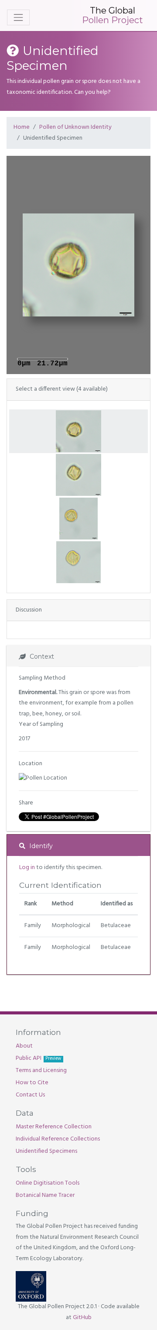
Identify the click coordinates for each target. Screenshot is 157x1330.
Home (22, 127)
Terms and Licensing (41, 1070)
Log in (27, 868)
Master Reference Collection (54, 1127)
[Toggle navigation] (18, 17)
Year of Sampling (41, 724)
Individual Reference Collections (58, 1139)
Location (30, 764)
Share (26, 803)
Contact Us (30, 1095)
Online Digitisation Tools (47, 1183)
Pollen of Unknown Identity (75, 127)
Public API (38, 1058)
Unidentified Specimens (46, 1151)
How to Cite (32, 1083)
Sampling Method (42, 678)
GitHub (82, 1318)
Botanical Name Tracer (45, 1195)
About (24, 1046)
